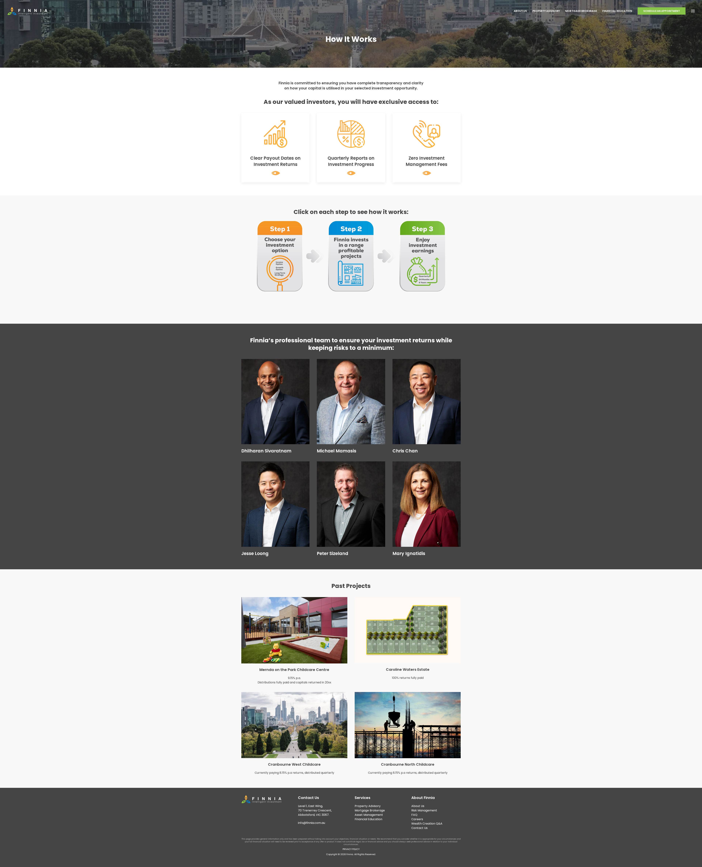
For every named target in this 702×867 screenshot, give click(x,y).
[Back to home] (27, 11)
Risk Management (424, 810)
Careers (417, 819)
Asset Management (369, 815)
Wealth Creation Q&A (426, 823)
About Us (520, 11)
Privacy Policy (351, 849)
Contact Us (419, 828)
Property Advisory (546, 11)
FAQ (414, 815)
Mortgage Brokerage (581, 11)
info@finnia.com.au (311, 823)
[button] (693, 11)
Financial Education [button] (617, 11)
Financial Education (368, 819)
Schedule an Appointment (661, 11)
